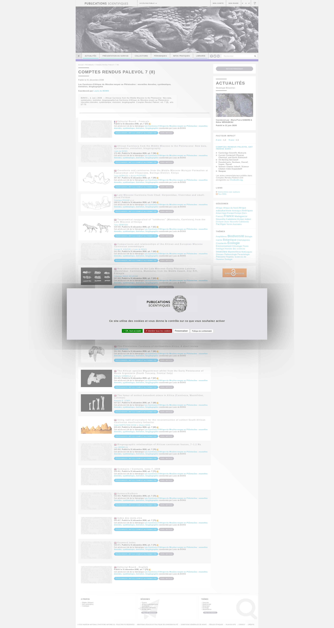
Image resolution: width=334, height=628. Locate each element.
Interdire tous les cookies (159, 331)
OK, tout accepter (133, 331)
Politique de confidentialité (202, 331)
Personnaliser (181, 331)
